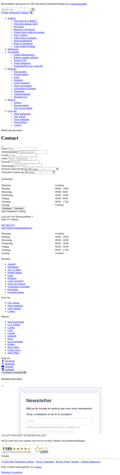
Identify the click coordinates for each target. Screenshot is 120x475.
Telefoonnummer (9, 152)
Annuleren (7, 208)
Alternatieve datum (10, 172)
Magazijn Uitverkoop (24, 29)
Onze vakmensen (22, 113)
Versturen (19, 208)
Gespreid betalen (22, 94)
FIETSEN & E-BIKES (25, 21)
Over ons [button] (12, 111)
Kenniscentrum (21, 105)
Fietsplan (18, 80)
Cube (10, 330)
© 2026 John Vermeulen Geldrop (17, 461)
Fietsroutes (19, 91)
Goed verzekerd (22, 83)
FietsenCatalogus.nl (90, 461)
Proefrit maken (21, 74)
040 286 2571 (8, 225)
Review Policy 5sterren (67, 461)
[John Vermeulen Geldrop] (15, 12)
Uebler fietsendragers (24, 54)
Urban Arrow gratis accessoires (29, 32)
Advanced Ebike (16, 322)
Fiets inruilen (20, 71)
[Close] (2, 146)
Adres (4, 158)
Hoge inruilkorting (23, 40)
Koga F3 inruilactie (23, 43)
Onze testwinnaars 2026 (26, 23)
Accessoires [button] (13, 52)
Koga (10, 338)
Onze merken (20, 122)
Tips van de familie (23, 108)
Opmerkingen (8, 166)
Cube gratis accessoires (25, 38)
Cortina (11, 327)
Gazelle (11, 333)
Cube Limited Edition (24, 46)
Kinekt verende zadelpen (26, 57)
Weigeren (6, 472)
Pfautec (11, 344)
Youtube (8, 366)
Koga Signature (15, 341)
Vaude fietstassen (22, 63)
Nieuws (17, 102)
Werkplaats (13, 49)
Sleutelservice (20, 97)
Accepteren (16, 472)
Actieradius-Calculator (25, 88)
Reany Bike (13, 347)
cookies (38, 467)
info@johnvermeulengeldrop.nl (16, 228)
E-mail (4, 155)
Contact (17, 125)
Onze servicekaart (22, 85)
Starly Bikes (14, 352)
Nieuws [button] (11, 99)
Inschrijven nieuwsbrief (13, 372)
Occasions (19, 26)
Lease (17, 77)
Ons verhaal (20, 116)
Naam (4, 148)
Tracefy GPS (20, 60)
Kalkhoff (12, 336)
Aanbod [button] (11, 18)
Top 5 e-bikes (20, 35)
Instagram (9, 363)
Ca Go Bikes (14, 324)
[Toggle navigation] (31, 12)
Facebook (9, 361)
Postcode (5, 161)
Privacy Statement (45, 461)
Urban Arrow (14, 350)
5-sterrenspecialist (78, 3)
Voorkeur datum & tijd (12, 169)
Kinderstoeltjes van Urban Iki (28, 66)
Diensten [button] (12, 68)
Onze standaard (21, 119)
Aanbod (11, 264)
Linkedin (9, 369)
